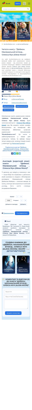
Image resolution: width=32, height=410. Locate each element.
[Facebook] (12, 153)
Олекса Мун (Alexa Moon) (21, 66)
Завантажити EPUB (21, 106)
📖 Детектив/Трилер (16, 68)
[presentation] (25, 19)
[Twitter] (15, 153)
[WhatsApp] (17, 153)
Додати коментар (13, 313)
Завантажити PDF (8, 106)
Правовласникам (8, 213)
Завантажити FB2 (8, 110)
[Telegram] (20, 153)
